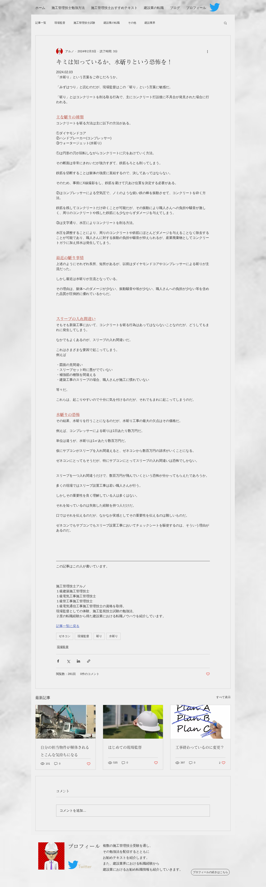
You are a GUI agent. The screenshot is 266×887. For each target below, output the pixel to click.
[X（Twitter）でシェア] (68, 661)
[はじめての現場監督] (133, 722)
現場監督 (59, 22)
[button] (225, 22)
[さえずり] (214, 7)
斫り (99, 636)
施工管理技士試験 (84, 22)
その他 (132, 22)
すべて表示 (223, 697)
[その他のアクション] (207, 51)
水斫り (113, 636)
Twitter (84, 866)
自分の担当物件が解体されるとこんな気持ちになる (65, 751)
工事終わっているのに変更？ (199, 747)
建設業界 (149, 22)
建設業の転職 (111, 22)
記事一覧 (40, 22)
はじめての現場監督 (125, 747)
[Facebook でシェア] (58, 661)
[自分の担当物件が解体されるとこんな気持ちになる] (66, 722)
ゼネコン (64, 636)
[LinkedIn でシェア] (78, 661)
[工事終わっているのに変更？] (200, 722)
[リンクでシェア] (89, 661)
